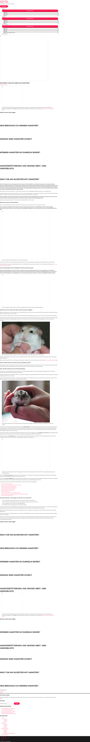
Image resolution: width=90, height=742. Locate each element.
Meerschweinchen (5, 24)
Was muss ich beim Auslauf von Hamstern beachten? (11, 492)
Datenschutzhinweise (6, 738)
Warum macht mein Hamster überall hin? (9, 487)
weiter (1, 692)
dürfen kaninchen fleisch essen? (7, 712)
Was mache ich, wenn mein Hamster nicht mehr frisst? (11, 485)
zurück (1, 691)
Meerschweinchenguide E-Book (9, 32)
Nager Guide (4, 2)
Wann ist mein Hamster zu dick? (7, 495)
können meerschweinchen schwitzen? (8, 711)
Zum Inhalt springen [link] (3, 0)
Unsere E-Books (5, 33)
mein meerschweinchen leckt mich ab (8, 708)
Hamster (3, 8)
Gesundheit (2, 84)
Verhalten (5, 12)
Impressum (4, 736)
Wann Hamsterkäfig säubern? (50, 360)
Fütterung (5, 14)
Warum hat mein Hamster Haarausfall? (9, 486)
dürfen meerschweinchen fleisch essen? (9, 713)
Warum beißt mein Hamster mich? (8, 490)
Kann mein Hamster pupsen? (7, 483)
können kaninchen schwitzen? (7, 709)
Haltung (5, 15)
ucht (8, 491)
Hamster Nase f (4, 491)
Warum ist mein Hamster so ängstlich (8, 488)
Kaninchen (4, 16)
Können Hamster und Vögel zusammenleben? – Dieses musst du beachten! (15, 494)
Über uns (3, 739)
